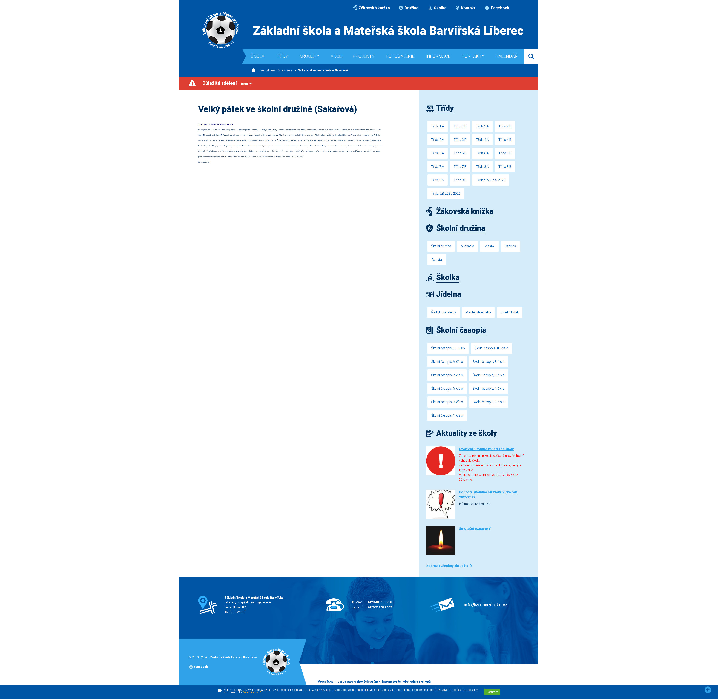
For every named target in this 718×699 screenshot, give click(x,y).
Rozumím (492, 691)
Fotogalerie (400, 56)
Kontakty (473, 56)
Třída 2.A (482, 126)
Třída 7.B (460, 166)
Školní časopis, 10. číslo (491, 348)
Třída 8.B (504, 166)
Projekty (364, 56)
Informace (438, 56)
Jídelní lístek (510, 312)
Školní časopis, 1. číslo (447, 415)
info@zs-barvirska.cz (485, 604)
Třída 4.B (504, 140)
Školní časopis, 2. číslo (488, 402)
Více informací (252, 692)
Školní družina (441, 246)
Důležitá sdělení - (227, 83)
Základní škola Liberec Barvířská (233, 657)
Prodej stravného (478, 312)
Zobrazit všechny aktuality (447, 566)
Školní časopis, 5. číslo (447, 388)
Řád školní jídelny (443, 312)
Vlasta (489, 246)
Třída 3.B (460, 140)
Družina (411, 8)
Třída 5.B (460, 153)
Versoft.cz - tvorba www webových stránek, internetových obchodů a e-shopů (374, 681)
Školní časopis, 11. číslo (448, 348)
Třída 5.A (437, 153)
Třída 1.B (460, 126)
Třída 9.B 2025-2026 (446, 193)
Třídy (282, 56)
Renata (437, 260)
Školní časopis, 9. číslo (447, 362)
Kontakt (467, 8)
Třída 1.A (437, 126)
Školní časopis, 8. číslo (488, 362)
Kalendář (507, 56)
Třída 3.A (437, 140)
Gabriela (511, 246)
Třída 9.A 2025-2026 (490, 180)
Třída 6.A (482, 153)
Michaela (467, 246)
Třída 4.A (482, 140)
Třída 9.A (437, 180)
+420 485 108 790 (380, 602)
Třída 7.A (437, 166)
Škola (257, 56)
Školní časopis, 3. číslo (447, 402)
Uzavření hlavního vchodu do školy (486, 449)
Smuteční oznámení (475, 529)
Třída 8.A (482, 166)
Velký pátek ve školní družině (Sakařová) (323, 70)
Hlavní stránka (267, 70)
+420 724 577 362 (380, 607)
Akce (336, 56)
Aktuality (287, 70)
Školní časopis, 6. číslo (488, 375)
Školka (440, 8)
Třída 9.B (460, 180)
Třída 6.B (504, 153)
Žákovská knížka (374, 8)
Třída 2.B (504, 126)
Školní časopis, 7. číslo (447, 375)
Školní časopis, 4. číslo (488, 388)
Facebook (500, 8)
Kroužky (309, 56)
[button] (708, 690)
